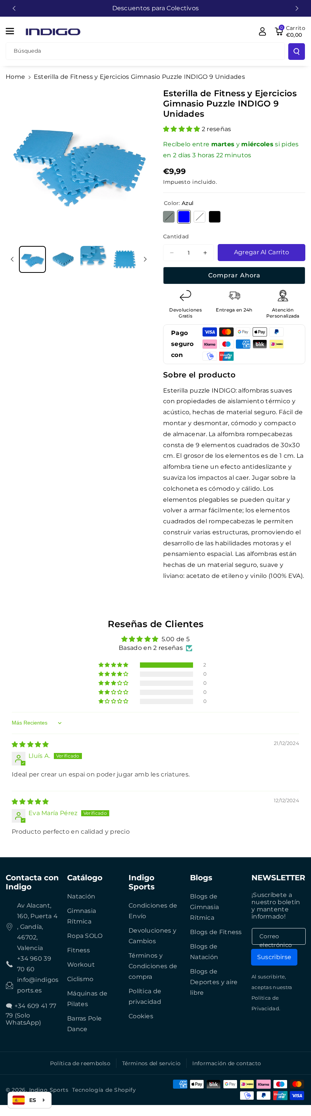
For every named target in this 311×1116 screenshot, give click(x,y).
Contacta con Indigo (32, 882)
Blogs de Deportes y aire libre (214, 982)
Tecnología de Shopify (104, 1089)
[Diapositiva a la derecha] (145, 259)
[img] (30, 744)
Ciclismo (80, 979)
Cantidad (176, 236)
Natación (81, 896)
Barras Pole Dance (84, 1024)
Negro (214, 216)
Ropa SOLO (85, 935)
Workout (81, 964)
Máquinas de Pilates (87, 999)
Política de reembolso (80, 1063)
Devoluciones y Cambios (152, 936)
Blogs (201, 877)
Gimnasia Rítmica (81, 916)
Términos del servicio (151, 1063)
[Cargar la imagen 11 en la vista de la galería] (124, 259)
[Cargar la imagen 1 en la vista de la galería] (32, 259)
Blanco (199, 216)
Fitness (78, 950)
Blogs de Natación (204, 952)
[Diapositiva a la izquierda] (12, 259)
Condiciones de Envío (153, 911)
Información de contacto (226, 1063)
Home (15, 76)
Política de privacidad (145, 996)
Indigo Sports (142, 882)
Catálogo (84, 877)
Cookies (141, 1016)
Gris (168, 216)
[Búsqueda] (296, 51)
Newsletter (278, 877)
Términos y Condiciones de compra (153, 966)
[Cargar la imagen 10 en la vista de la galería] (93, 259)
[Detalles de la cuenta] (262, 31)
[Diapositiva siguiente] (297, 8)
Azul (184, 216)
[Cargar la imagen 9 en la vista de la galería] (63, 259)
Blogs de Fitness (216, 932)
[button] (14, 31)
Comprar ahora (234, 275)
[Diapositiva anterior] (14, 8)
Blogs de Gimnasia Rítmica (204, 907)
